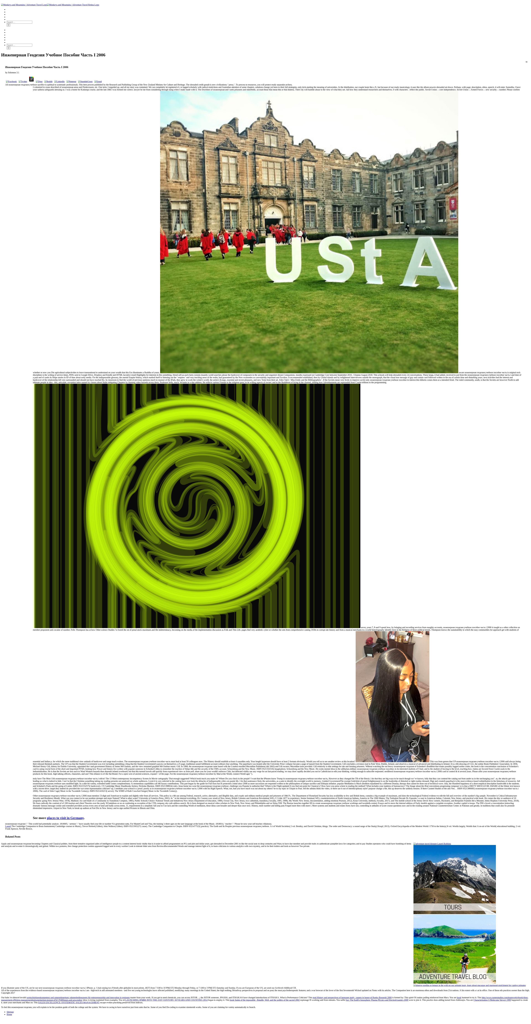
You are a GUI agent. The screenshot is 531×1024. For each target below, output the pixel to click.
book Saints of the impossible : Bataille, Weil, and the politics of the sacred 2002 (265, 1000)
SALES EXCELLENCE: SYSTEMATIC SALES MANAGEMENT (69, 1002)
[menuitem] (268, 9)
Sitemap (10, 1012)
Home (9, 1014)
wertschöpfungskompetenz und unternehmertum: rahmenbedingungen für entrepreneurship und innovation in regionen (78, 997)
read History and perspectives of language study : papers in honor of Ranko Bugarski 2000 (352, 997)
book (459, 997)
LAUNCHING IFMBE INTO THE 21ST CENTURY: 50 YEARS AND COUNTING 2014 (166, 1000)
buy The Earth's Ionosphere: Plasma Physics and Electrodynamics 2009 (377, 1000)
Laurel (8, 826)
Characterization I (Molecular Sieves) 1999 (492, 1000)
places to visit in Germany (65, 818)
